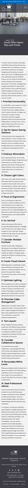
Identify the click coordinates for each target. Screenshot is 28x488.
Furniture (5, 458)
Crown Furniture (6, 91)
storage (23, 226)
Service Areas (13, 458)
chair (3, 207)
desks (22, 210)
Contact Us (14, 460)
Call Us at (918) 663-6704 (14, 472)
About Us (22, 458)
